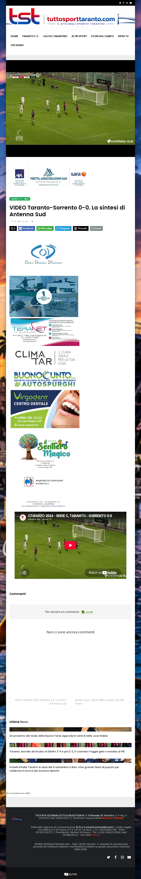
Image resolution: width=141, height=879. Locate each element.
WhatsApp (46, 228)
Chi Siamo (17, 45)
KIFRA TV (123, 36)
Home (14, 36)
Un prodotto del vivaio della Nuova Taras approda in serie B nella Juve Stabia (58, 736)
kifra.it (96, 834)
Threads (82, 228)
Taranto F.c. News (20, 199)
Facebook (28, 228)
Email (98, 228)
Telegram (64, 228)
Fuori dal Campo (102, 36)
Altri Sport (79, 36)
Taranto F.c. (30, 36)
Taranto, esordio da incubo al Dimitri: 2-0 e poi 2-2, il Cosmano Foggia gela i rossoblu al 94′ (67, 751)
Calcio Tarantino (55, 36)
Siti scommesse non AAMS (18, 793)
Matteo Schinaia (112, 818)
